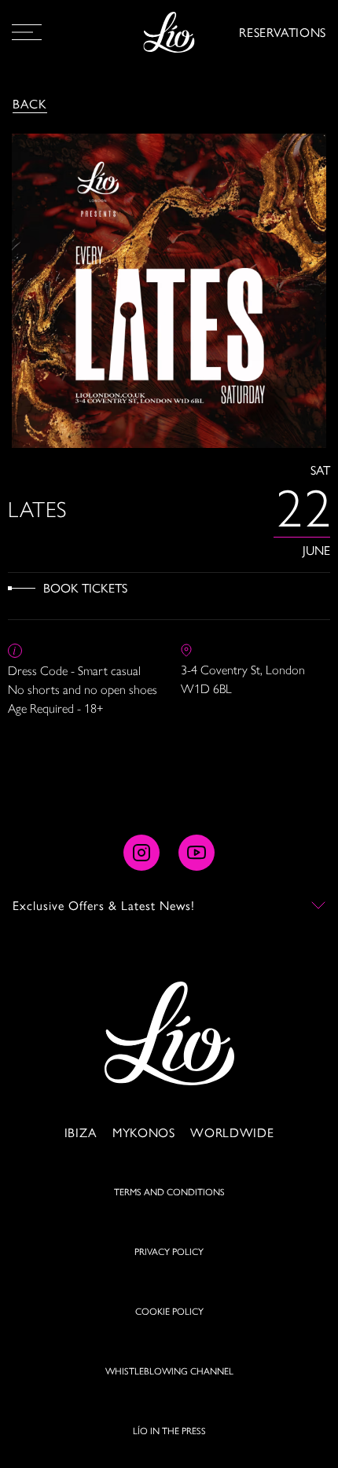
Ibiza (80, 1132)
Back (30, 103)
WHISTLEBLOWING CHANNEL (169, 1370)
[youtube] (196, 853)
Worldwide (232, 1132)
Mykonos (143, 1132)
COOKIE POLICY (169, 1311)
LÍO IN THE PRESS (169, 1430)
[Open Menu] (27, 32)
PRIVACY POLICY (169, 1251)
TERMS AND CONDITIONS (169, 1191)
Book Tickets (85, 587)
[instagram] (141, 853)
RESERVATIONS (282, 32)
